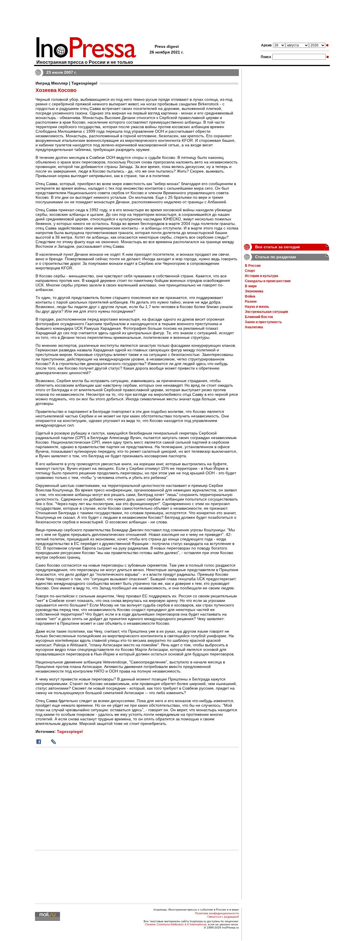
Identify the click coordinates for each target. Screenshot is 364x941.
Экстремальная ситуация (266, 312)
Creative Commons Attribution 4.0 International (175, 924)
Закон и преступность (263, 322)
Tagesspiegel (70, 731)
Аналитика (254, 327)
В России (252, 266)
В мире (251, 286)
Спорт (250, 271)
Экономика (254, 291)
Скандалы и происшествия (268, 281)
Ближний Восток (259, 317)
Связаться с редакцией (223, 916)
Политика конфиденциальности (217, 913)
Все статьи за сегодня (277, 247)
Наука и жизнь (257, 307)
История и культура (261, 276)
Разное (251, 302)
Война (250, 296)
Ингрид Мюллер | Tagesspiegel (66, 83)
